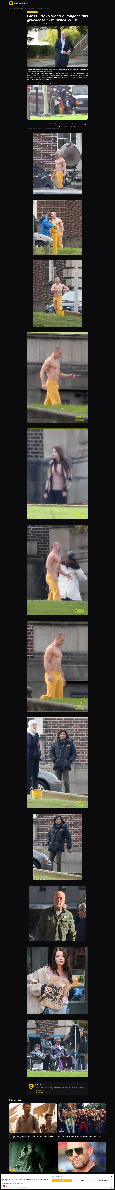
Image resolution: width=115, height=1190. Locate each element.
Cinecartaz (96, 3)
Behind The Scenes (18, 8)
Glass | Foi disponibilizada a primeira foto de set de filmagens (51, 83)
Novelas (103, 3)
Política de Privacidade (16, 1187)
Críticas (90, 3)
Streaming (83, 3)
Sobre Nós (24, 1187)
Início (10, 8)
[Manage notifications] (112, 1187)
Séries (78, 3)
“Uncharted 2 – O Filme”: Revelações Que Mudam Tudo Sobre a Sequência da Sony (32, 1137)
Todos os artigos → (40, 1092)
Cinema (73, 3)
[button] (112, 1176)
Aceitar (62, 1180)
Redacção (31, 23)
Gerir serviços (108, 1187)
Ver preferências (103, 1180)
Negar (82, 1180)
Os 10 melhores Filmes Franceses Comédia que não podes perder (79, 1137)
